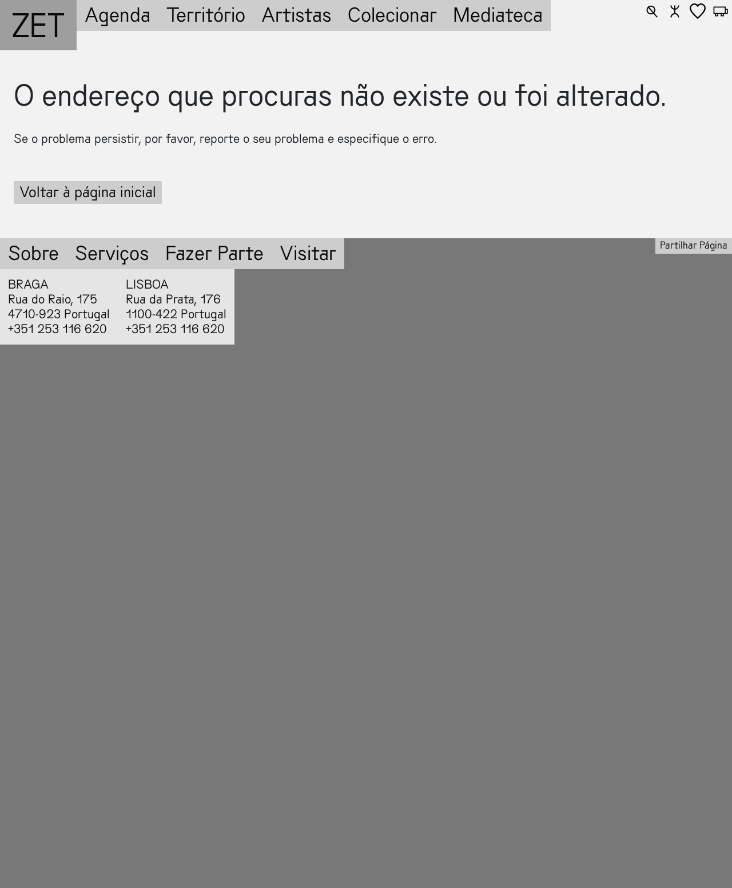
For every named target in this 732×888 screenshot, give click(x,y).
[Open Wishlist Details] (697, 11)
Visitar (308, 253)
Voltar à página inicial (87, 192)
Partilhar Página (693, 245)
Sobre (33, 253)
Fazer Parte (214, 253)
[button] (651, 11)
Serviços (112, 253)
